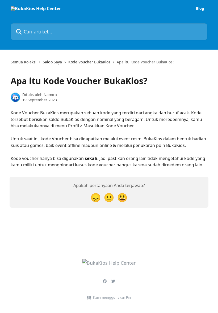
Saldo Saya (52, 61)
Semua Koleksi (23, 61)
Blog (200, 8)
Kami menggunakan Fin (112, 297)
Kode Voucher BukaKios (89, 61)
